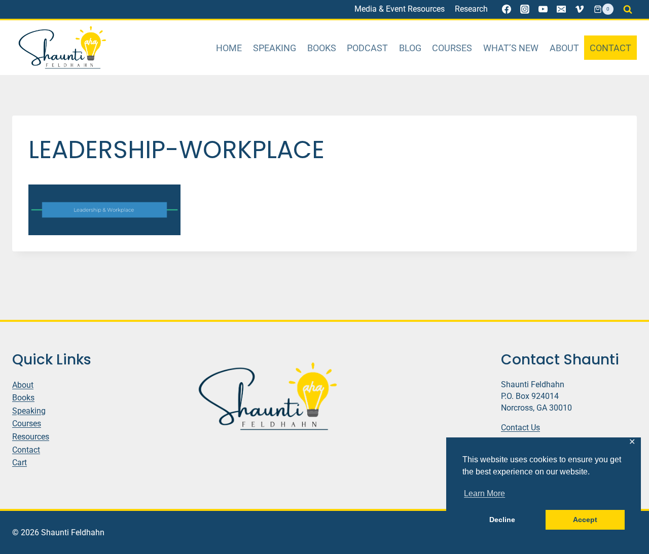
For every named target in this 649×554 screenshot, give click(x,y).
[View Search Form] (628, 9)
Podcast (367, 48)
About (564, 48)
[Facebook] (506, 9)
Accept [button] (585, 519)
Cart (19, 462)
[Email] (561, 9)
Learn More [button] (484, 493)
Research (471, 9)
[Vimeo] (579, 9)
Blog (410, 48)
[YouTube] (543, 9)
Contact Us (520, 427)
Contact (610, 48)
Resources (30, 436)
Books (321, 48)
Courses (452, 48)
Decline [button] (502, 519)
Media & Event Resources (399, 9)
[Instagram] (525, 9)
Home (229, 48)
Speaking (274, 48)
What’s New (510, 48)
